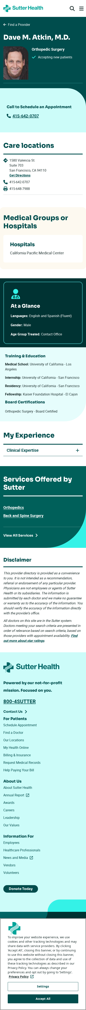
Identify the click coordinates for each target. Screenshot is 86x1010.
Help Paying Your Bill (18, 770)
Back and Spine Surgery (23, 515)
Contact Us (13, 711)
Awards (8, 802)
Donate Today (21, 889)
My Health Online (16, 747)
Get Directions (19, 175)
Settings (43, 986)
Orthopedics (13, 507)
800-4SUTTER (19, 701)
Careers (8, 810)
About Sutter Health (17, 787)
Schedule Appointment (20, 725)
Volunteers (11, 872)
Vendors (9, 865)
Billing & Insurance (17, 755)
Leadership (11, 817)
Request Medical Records (21, 762)
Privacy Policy (22, 977)
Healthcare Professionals (21, 850)
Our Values (11, 825)
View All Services (18, 535)
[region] (43, 964)
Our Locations (13, 740)
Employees (11, 842)
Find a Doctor (13, 732)
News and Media (19, 857)
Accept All (43, 999)
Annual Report (17, 795)
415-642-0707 (26, 116)
